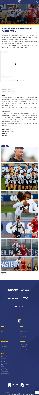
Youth (2, 331)
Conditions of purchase (5, 373)
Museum (21, 334)
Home (3, 26)
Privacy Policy (3, 368)
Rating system (3, 364)
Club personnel (22, 328)
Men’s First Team (4, 343)
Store (20, 333)
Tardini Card (3, 366)
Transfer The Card (23, 348)
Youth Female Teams (4, 348)
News (6, 26)
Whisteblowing (3, 359)
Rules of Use (3, 361)
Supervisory (3, 354)
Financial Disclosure (23, 336)
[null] (13, 290)
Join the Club (22, 338)
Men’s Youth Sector (4, 346)
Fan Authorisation (4, 363)
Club (2, 333)
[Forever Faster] (26, 298)
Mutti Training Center (23, 331)
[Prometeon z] (13, 298)
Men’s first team (4, 328)
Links (3, 353)
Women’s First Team (4, 344)
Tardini (22, 341)
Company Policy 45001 (5, 371)
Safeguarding (3, 358)
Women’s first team (4, 329)
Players (4, 341)
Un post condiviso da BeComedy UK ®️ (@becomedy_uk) (14, 80)
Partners (2, 374)
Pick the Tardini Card (23, 344)
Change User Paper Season (24, 349)
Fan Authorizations (23, 346)
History (21, 329)
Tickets (21, 343)
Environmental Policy (4, 369)
